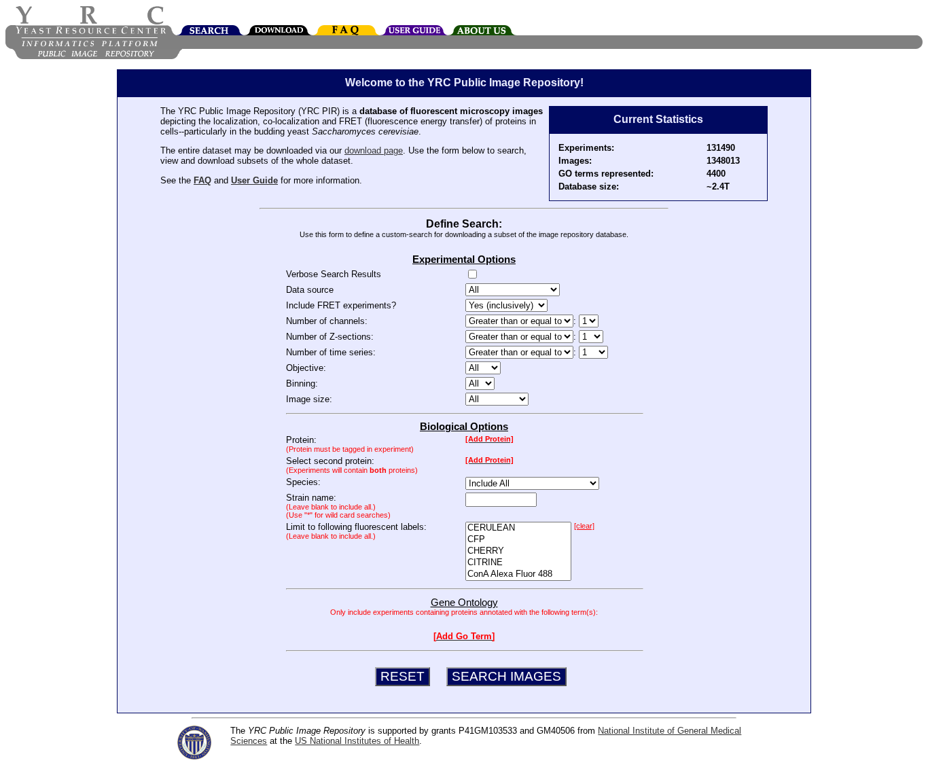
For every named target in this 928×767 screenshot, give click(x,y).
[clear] (584, 526)
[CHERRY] (518, 551)
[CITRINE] (518, 563)
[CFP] (518, 540)
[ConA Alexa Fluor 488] (518, 574)
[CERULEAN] (518, 528)
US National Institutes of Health (357, 741)
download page (373, 150)
